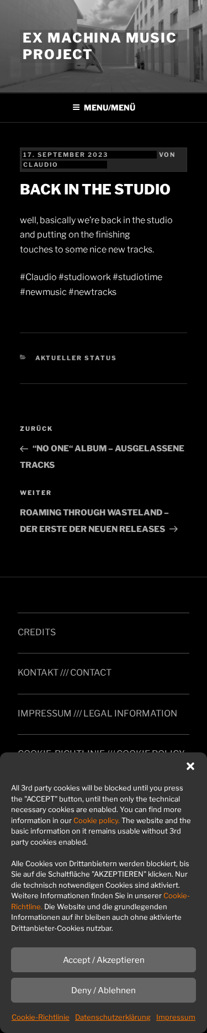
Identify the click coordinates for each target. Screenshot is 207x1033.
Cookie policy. (96, 820)
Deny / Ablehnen (103, 990)
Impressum (175, 1017)
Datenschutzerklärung (113, 1017)
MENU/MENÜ (109, 107)
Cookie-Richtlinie (41, 1017)
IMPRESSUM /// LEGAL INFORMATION (97, 713)
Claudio (41, 164)
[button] (190, 766)
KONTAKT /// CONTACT (65, 672)
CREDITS (37, 632)
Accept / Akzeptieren (104, 960)
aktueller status (76, 358)
